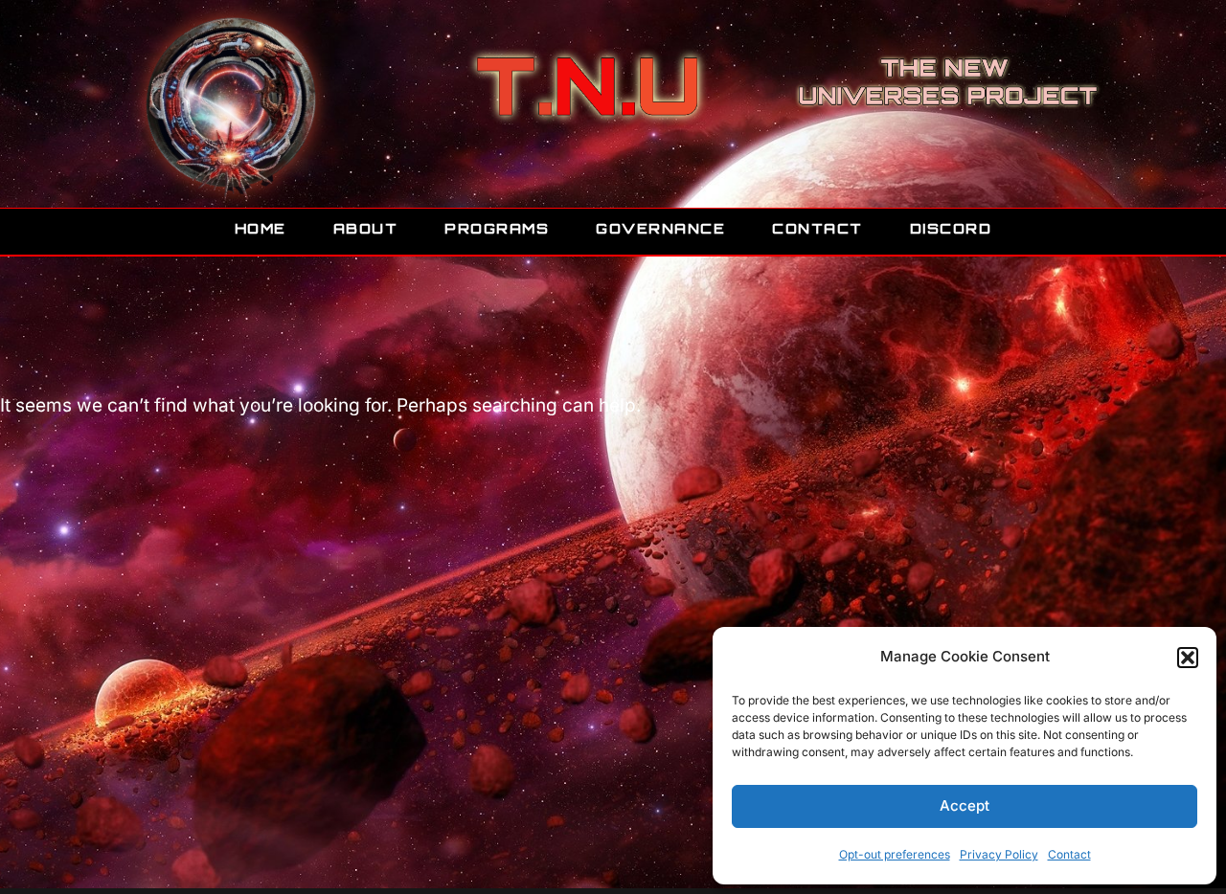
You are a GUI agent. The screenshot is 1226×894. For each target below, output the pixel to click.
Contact (1069, 854)
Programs (496, 228)
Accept (964, 805)
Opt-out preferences (894, 854)
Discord (951, 228)
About (365, 228)
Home (260, 228)
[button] (1187, 657)
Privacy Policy (999, 854)
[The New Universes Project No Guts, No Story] (229, 106)
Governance (660, 228)
